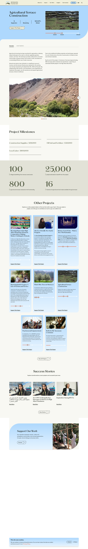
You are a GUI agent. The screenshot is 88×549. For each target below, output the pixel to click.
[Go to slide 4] (46, 118)
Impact (45, 2)
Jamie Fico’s (13, 289)
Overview (11, 45)
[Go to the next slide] (78, 97)
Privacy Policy (26, 544)
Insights (58, 2)
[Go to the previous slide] (9, 97)
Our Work (52, 2)
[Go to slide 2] (43, 118)
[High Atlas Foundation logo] (12, 2)
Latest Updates (20, 45)
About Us (40, 2)
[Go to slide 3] (44, 118)
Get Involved (65, 2)
